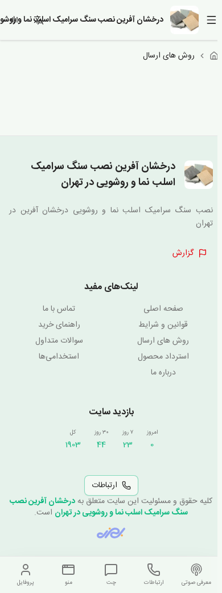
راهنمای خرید (59, 325)
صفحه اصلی (163, 309)
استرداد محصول (163, 357)
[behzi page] (111, 533)
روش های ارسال (163, 341)
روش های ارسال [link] (169, 55)
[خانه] (214, 56)
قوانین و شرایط (163, 325)
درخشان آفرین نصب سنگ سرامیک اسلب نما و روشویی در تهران (99, 507)
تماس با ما (59, 309)
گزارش (183, 253)
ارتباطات (104, 485)
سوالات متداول (59, 341)
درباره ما (163, 372)
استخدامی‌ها (59, 357)
